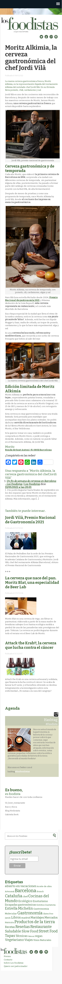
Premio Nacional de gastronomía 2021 (31, 299)
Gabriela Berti (11, 814)
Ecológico (25, 901)
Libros (16, 917)
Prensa (7, 956)
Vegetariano (14, 940)
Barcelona (25, 890)
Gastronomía (29, 913)
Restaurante (41, 926)
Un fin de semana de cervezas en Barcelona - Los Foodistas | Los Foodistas (30, 483)
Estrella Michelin (19, 908)
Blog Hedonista (12, 810)
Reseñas (22, 926)
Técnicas (22, 936)
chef (25, 896)
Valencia (31, 936)
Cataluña (13, 895)
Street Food (48, 931)
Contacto (8, 959)
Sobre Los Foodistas (13, 963)
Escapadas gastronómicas (20, 904)
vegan (38, 936)
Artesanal (9, 891)
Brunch (40, 891)
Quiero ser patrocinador (15, 966)
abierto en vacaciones (20, 886)
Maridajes (37, 917)
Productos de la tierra (34, 921)
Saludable (13, 931)
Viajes (28, 940)
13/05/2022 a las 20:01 (18, 487)
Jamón (8, 918)
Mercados (51, 917)
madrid (25, 917)
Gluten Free (48, 914)
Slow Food (30, 931)
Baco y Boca (11, 807)
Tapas (10, 935)
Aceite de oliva (44, 886)
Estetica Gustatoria (45, 905)
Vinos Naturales (42, 940)
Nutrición (9, 922)
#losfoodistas (22, 771)
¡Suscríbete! (20, 852)
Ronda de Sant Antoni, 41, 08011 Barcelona (28, 450)
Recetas (10, 927)
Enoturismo (40, 901)
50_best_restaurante (15, 803)
